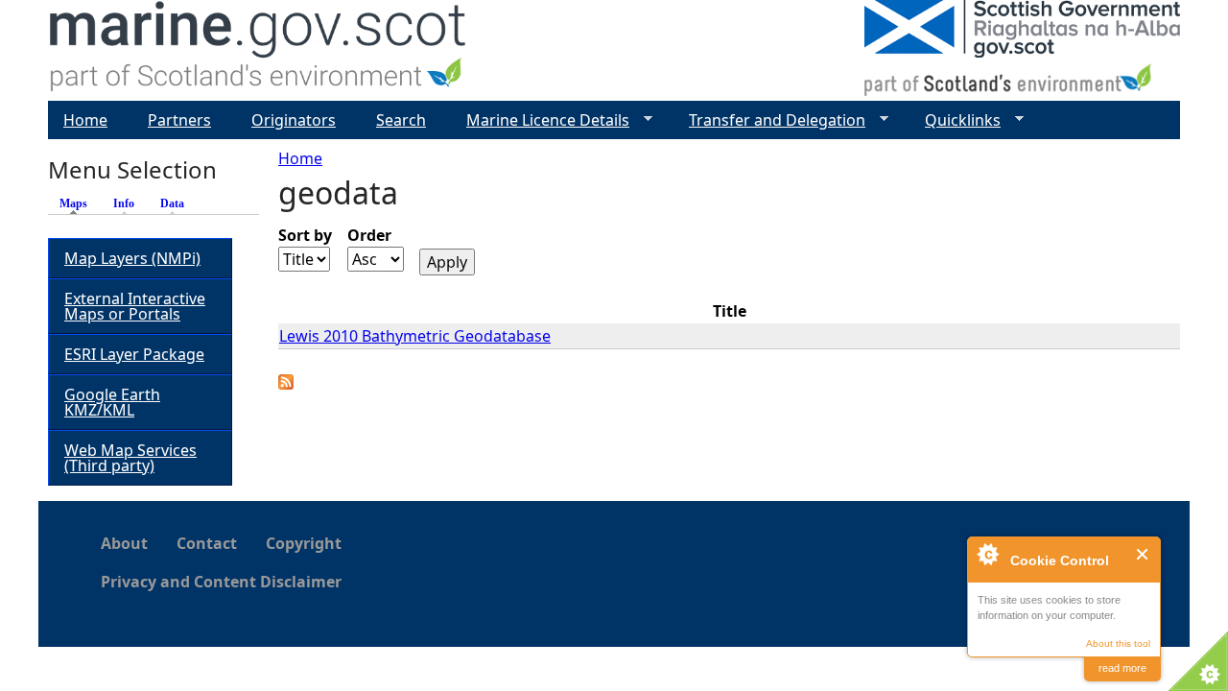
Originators (293, 120)
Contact (207, 543)
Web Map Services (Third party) (130, 458)
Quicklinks (955, 120)
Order (369, 235)
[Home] (258, 50)
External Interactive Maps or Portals (134, 306)
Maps (78, 203)
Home (300, 158)
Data (172, 203)
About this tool (1118, 643)
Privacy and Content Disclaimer (221, 581)
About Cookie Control (987, 553)
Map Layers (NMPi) (132, 258)
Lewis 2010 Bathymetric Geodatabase (415, 335)
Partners (179, 120)
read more (1122, 668)
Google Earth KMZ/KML (112, 402)
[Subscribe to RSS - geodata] (286, 383)
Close (1143, 554)
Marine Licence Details (540, 120)
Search (401, 120)
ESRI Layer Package (134, 354)
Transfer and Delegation (769, 120)
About (124, 543)
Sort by (305, 235)
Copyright (304, 543)
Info (123, 203)
